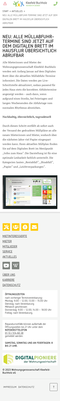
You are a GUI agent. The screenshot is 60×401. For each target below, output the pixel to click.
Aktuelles (17, 11)
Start (5, 11)
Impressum (10, 386)
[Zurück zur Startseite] (30, 4)
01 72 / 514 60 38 (14, 332)
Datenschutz (26, 386)
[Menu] (5, 4)
